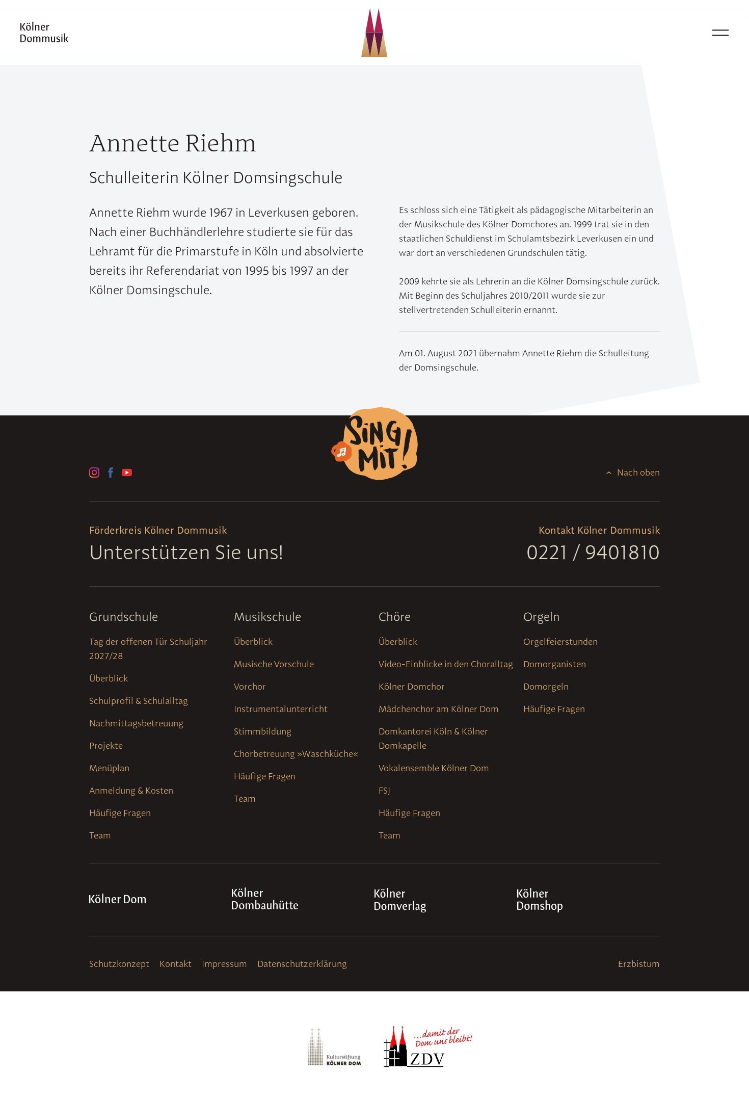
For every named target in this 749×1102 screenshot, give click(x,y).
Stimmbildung (262, 731)
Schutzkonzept (119, 963)
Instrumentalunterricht (281, 708)
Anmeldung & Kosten (131, 790)
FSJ (384, 790)
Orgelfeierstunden (560, 641)
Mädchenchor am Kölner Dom (439, 708)
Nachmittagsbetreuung (136, 723)
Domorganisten (554, 664)
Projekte (106, 745)
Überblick (108, 678)
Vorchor (250, 686)
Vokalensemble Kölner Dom (434, 768)
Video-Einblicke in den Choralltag (446, 664)
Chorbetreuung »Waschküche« (296, 753)
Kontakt (175, 963)
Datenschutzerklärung (302, 963)
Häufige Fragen (120, 812)
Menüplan (109, 768)
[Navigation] (720, 32)
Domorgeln (546, 686)
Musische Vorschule (274, 664)
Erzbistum (639, 963)
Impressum (224, 963)
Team (100, 835)
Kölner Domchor (412, 686)
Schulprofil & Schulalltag (138, 700)
